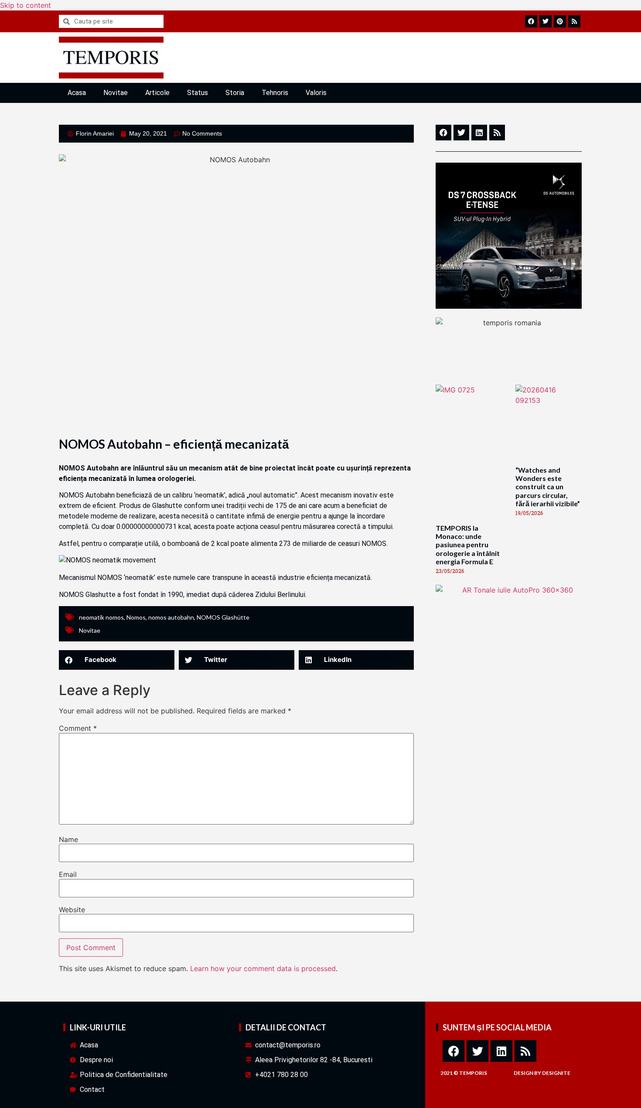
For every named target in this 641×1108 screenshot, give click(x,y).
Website (72, 909)
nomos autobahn (171, 617)
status (197, 93)
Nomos (136, 617)
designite (556, 1073)
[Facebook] (453, 1051)
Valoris (316, 93)
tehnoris (275, 93)
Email (68, 874)
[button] (116, 660)
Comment (78, 728)
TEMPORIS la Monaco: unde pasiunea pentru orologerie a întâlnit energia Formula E (468, 545)
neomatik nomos (101, 617)
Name (68, 839)
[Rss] (525, 1051)
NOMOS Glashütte (223, 617)
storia (234, 93)
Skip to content (25, 5)
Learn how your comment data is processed (263, 968)
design (523, 1073)
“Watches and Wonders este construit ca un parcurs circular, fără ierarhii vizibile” (547, 487)
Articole (157, 93)
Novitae (115, 93)
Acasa (77, 93)
